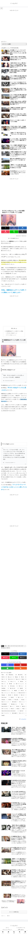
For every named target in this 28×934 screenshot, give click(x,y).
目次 (12, 328)
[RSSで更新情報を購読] (20, 668)
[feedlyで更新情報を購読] (7, 668)
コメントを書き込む (14, 911)
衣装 (9, 647)
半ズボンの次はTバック (12, 333)
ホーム (7, 927)
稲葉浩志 (4, 647)
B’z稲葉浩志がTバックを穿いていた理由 (14, 331)
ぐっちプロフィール (20, 927)
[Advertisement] (14, 25)
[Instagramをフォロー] (7, 664)
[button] (22, 231)
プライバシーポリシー (7, 929)
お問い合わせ (21, 929)
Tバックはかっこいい (11, 335)
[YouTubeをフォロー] (20, 664)
